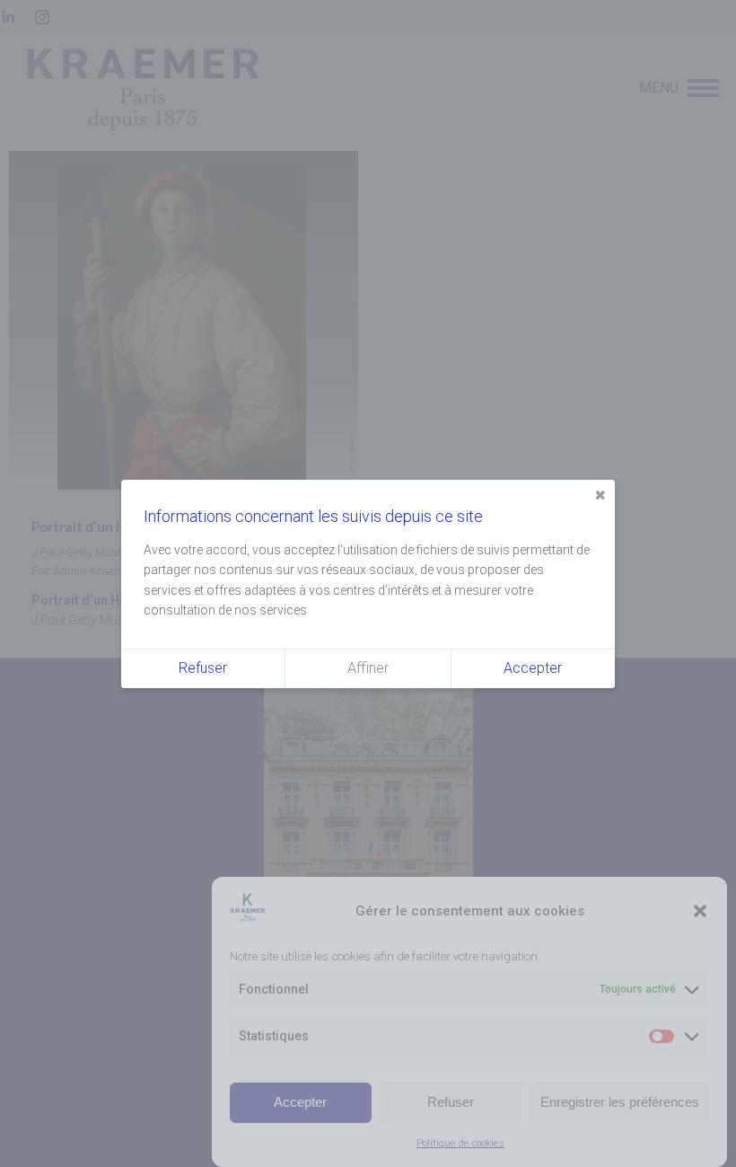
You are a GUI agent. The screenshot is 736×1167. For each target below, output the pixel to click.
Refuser (450, 1102)
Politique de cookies (460, 1143)
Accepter (300, 1102)
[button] (700, 911)
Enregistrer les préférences (619, 1102)
